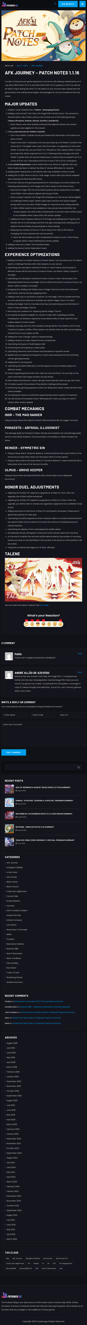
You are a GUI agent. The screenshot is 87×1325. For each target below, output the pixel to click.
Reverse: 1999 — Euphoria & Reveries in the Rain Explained (45, 1007)
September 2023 (14, 1210)
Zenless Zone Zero (15, 982)
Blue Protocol (12, 886)
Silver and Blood (14, 958)
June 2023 (11, 1224)
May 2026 (11, 1057)
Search (79, 767)
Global (36, 1263)
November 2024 (14, 1143)
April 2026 (11, 1062)
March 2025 (12, 1124)
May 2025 (11, 1115)
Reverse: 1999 (12, 948)
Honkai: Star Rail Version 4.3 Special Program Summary (36, 1017)
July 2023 (11, 1220)
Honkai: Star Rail (14, 915)
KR (48, 1263)
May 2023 (11, 1229)
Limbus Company (14, 920)
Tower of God (13, 972)
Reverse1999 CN (25, 1268)
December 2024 (14, 1138)
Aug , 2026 (21, 791)
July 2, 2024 (22, 66)
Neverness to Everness (17, 929)
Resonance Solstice (15, 944)
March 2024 (12, 1181)
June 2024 (11, 1167)
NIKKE (9, 934)
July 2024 (11, 1162)
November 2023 (14, 1201)
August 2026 (12, 1043)
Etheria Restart (13, 901)
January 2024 (13, 1191)
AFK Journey (37, 66)
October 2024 (13, 1148)
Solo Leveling (12, 963)
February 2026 (13, 1072)
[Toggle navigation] (82, 4)
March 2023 (12, 1239)
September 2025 (14, 1095)
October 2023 (13, 1205)
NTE (54, 1263)
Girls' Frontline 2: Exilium (17, 910)
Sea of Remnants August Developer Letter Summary (43, 787)
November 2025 (14, 1086)
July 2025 (11, 1105)
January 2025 (13, 1134)
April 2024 (11, 1177)
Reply (80, 653)
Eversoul (10, 905)
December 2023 (14, 1196)
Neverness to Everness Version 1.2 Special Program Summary (48, 1012)
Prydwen (10, 939)
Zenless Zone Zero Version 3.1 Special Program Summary (45, 840)
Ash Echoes (12, 877)
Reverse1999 (11, 1268)
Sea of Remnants (14, 953)
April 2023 (11, 1234)
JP (43, 1263)
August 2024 (12, 1158)
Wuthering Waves (14, 977)
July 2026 (11, 1048)
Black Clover (12, 882)
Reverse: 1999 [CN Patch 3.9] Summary (35, 827)
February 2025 (13, 1129)
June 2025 (11, 1110)
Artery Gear (12, 872)
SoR (61, 1268)
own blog (44, 605)
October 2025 (13, 1091)
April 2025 (11, 1119)
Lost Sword (11, 925)
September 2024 (14, 1153)
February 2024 (13, 1186)
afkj (7, 1258)
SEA (37, 1268)
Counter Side (12, 896)
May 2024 (11, 1172)
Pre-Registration (65, 1263)
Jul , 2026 (21, 843)
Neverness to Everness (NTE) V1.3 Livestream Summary (44, 814)
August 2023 (12, 1215)
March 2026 (12, 1067)
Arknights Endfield (15, 867)
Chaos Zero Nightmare (17, 891)
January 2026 (13, 1076)
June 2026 (11, 1052)
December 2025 (14, 1081)
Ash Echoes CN (62, 1258)
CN (29, 1263)
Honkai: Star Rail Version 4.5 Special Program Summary (44, 800)
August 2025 (12, 1100)
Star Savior (11, 968)
